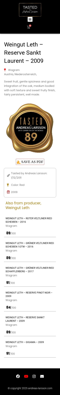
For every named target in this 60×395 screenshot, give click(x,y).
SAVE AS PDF (31, 162)
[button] (30, 19)
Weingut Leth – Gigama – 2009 (25, 342)
